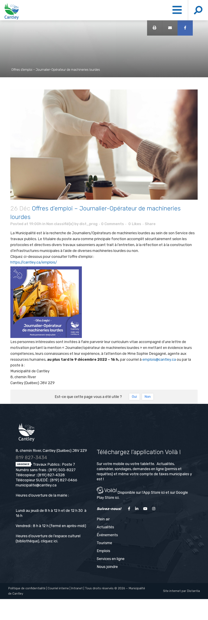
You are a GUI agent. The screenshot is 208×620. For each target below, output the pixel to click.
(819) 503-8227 (62, 470)
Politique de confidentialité (27, 588)
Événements (107, 535)
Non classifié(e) (60, 224)
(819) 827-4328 (51, 475)
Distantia (193, 591)
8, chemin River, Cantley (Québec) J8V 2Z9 (51, 450)
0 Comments (112, 224)
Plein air (103, 519)
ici (55, 541)
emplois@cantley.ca (159, 359)
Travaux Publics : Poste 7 (53, 464)
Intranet (77, 588)
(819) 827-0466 (63, 480)
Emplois (103, 551)
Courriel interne (58, 588)
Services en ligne (111, 559)
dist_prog (88, 224)
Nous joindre (107, 566)
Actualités (105, 527)
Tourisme (104, 543)
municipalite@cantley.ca (36, 485)
